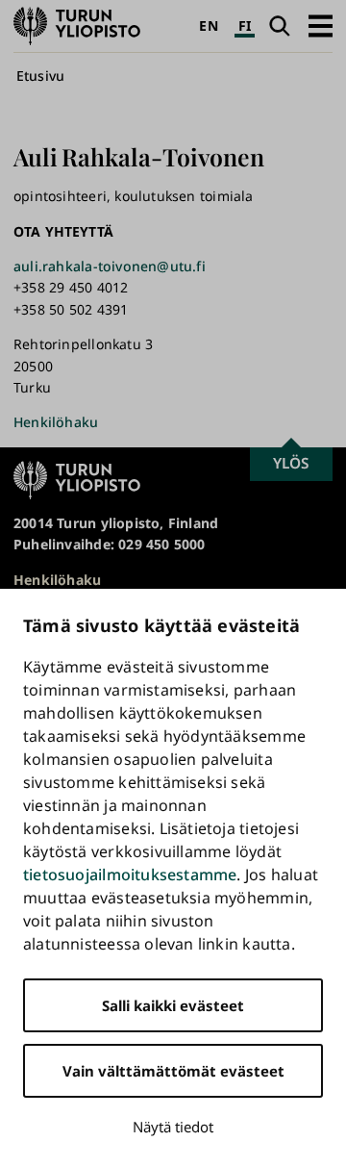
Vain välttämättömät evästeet (173, 1070)
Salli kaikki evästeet (173, 1005)
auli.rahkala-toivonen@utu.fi (109, 266)
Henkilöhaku (55, 422)
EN (208, 25)
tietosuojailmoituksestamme (129, 874)
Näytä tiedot (173, 1126)
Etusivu (40, 75)
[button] (320, 25)
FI (244, 25)
